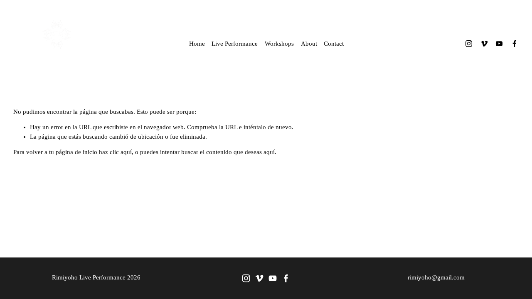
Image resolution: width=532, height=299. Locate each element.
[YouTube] (499, 43)
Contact (334, 43)
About (309, 43)
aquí (269, 152)
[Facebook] (514, 43)
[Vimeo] (484, 43)
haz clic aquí (115, 152)
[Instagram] (469, 43)
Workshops (279, 43)
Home (197, 43)
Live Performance (235, 43)
